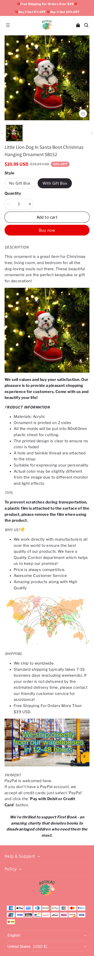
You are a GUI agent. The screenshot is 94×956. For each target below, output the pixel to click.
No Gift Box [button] (20, 183)
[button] (8, 25)
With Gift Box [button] (54, 183)
